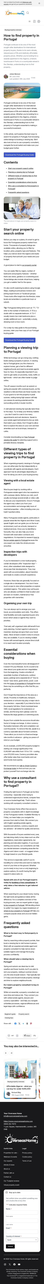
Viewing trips (9, 1018)
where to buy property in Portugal (16, 911)
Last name (9, 1224)
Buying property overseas (13, 30)
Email (8, 1228)
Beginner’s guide (10, 1014)
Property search (24, 1014)
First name (9, 1216)
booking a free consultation (23, 882)
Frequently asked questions (18, 192)
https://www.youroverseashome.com (18, 1121)
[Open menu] (29, 21)
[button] (39, 3)
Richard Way (16, 1092)
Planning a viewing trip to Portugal (21, 172)
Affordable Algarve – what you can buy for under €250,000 (19, 1087)
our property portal (29, 265)
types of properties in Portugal (21, 683)
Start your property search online (20, 168)
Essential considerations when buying (22, 182)
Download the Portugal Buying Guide (19, 155)
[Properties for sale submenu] (17, 1152)
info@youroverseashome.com (15, 1116)
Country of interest (13, 1236)
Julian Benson (15, 74)
